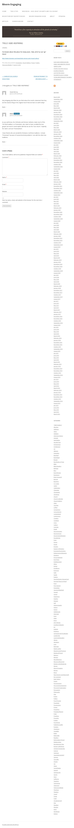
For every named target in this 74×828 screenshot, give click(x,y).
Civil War (56, 505)
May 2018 (56, 279)
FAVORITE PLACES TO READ (61, 75)
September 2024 (58, 121)
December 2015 (58, 342)
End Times (56, 560)
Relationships (57, 742)
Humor (55, 609)
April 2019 (56, 255)
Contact (30, 21)
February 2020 (57, 234)
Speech (56, 770)
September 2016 (58, 323)
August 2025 (57, 101)
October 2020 (57, 216)
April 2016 (56, 334)
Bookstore (56, 475)
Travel (55, 794)
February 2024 (57, 132)
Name (4, 177)
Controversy (57, 516)
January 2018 (57, 288)
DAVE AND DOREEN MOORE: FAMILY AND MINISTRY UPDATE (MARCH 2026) (62, 64)
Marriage (56, 646)
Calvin (55, 486)
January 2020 (57, 236)
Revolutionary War (59, 744)
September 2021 (58, 192)
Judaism (56, 629)
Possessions (57, 705)
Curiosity (56, 527)
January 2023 (57, 158)
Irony (55, 616)
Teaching (56, 781)
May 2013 (56, 410)
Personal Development (60, 685)
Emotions (56, 555)
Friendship (56, 588)
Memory (56, 655)
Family (55, 575)
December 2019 (58, 238)
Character (56, 490)
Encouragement (58, 557)
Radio (55, 733)
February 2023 (57, 156)
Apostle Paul (57, 442)
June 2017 (56, 303)
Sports (55, 775)
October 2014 (57, 373)
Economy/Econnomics (60, 551)
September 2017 (58, 297)
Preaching (56, 709)
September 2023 (58, 140)
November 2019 (58, 240)
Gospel (56, 592)
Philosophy (57, 692)
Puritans (56, 727)
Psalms (38, 63)
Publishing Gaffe (58, 725)
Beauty (56, 460)
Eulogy (55, 566)
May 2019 (56, 253)
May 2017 (56, 305)
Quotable (56, 731)
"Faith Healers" (58, 425)
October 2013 (57, 399)
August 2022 (57, 169)
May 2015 (56, 358)
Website (4, 191)
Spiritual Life (57, 772)
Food (55, 583)
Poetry (55, 696)
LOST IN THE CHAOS (59, 73)
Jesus (55, 620)
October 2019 (57, 242)
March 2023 (57, 153)
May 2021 (56, 201)
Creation (56, 518)
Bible (55, 464)
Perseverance (57, 683)
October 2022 (57, 164)
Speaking (62, 16)
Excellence (56, 568)
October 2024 (57, 119)
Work (55, 809)
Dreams (56, 546)
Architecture (57, 447)
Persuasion (57, 690)
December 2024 (58, 114)
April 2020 (56, 229)
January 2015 (57, 366)
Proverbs (56, 718)
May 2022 (56, 175)
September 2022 (58, 166)
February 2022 (57, 182)
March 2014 (57, 388)
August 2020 (57, 221)
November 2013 (58, 397)
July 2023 (56, 145)
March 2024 (57, 129)
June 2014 (56, 381)
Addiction (56, 429)
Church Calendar (58, 499)
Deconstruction (58, 531)
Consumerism (57, 512)
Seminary (56, 753)
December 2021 (58, 186)
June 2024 (56, 125)
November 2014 (58, 371)
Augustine (56, 453)
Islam (55, 618)
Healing (56, 599)
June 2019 (56, 251)
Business (56, 481)
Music (55, 672)
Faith (55, 573)
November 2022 (58, 162)
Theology (56, 790)
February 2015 (57, 364)
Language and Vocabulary (61, 633)
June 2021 (56, 199)
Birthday (56, 468)
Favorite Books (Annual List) (61, 579)
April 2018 (56, 282)
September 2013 (58, 401)
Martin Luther (57, 649)
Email (4, 184)
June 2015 (56, 355)
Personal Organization (60, 688)
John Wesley (57, 622)
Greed (55, 594)
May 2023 (56, 149)
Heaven (56, 601)
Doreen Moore (17, 21)
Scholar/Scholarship (59, 748)
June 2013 (56, 407)
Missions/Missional (59, 662)
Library (55, 640)
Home (4, 11)
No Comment (57, 677)
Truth (55, 798)
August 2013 (57, 403)
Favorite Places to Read (60, 581)
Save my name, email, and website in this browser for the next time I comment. (22, 201)
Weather (56, 805)
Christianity (19, 63)
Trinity (55, 796)
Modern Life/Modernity (60, 664)
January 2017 (57, 314)
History (56, 607)
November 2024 (58, 116)
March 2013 (57, 414)
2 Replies (4, 47)
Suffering (56, 779)
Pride (55, 714)
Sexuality (56, 759)
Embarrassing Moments (60, 553)
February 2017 (57, 312)
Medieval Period (58, 653)
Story (55, 777)
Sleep (55, 766)
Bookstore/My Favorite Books (13, 16)
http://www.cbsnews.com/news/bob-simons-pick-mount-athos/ (20, 58)
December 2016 (58, 316)
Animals (56, 438)
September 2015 (58, 349)
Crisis (55, 523)
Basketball (56, 457)
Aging (55, 431)
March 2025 (57, 108)
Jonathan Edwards (59, 625)
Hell (55, 603)
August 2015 (57, 351)
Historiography (58, 605)
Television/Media (7, 65)
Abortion (56, 427)
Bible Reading (57, 466)
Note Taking (57, 679)
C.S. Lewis (56, 483)
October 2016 (57, 321)
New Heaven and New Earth (61, 675)
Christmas (56, 494)
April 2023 (56, 151)
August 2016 (57, 325)
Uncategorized (58, 801)
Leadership (57, 636)
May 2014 (56, 384)
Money (55, 666)
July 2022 (56, 171)
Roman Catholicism (59, 746)
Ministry (56, 657)
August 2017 (57, 299)
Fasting (56, 577)
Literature (56, 642)
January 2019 (57, 262)
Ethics (55, 564)
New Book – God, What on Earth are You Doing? (40, 11)
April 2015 (56, 360)
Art (54, 449)
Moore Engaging (11, 4)
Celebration (57, 488)
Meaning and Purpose (60, 651)
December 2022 (58, 160)
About (52, 16)
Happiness (57, 596)
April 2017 (56, 308)
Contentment (57, 514)
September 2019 (58, 245)
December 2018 (58, 264)
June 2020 (56, 225)
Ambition (56, 434)
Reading (56, 738)
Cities (55, 503)
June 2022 (56, 173)
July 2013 (56, 405)
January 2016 (57, 340)
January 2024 (57, 134)
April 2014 (56, 386)
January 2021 (57, 210)
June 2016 (56, 329)
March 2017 (57, 310)
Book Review (57, 473)
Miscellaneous (58, 659)
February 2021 (57, 208)
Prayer (33, 63)
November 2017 (58, 292)
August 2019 (57, 247)
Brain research (58, 477)
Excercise (56, 570)
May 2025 (56, 106)
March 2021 (57, 206)
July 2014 (56, 379)
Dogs (55, 540)
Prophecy (56, 716)
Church (56, 497)
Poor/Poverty (57, 701)
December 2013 (58, 394)
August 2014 (57, 377)
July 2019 (56, 249)
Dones (55, 542)
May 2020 (56, 227)
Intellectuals (57, 612)
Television (56, 785)
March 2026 (57, 97)
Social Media (57, 768)
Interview (56, 614)
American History (58, 436)
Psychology (57, 722)
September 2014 (58, 375)
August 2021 (57, 195)
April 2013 (56, 412)
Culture (56, 525)
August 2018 (57, 273)
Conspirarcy (57, 510)
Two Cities (14, 11)
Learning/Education (59, 638)
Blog (55, 470)
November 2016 (58, 318)
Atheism (56, 451)
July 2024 (56, 123)
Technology (57, 783)
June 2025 (56, 103)
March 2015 (57, 362)
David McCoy (14, 92)
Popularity (56, 703)
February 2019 (57, 260)
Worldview (56, 811)
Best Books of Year (59, 462)
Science (56, 751)
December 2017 (58, 290)
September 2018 (58, 271)
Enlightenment (58, 562)
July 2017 (56, 301)
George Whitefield (59, 590)
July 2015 (56, 353)
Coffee (55, 507)
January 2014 (57, 392)
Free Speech (57, 586)
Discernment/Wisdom (60, 536)
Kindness (56, 631)
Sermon (56, 757)
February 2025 (57, 110)
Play (55, 694)
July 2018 (56, 275)
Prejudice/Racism (58, 712)
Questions (56, 729)
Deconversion (57, 533)
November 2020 (58, 214)
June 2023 (56, 147)
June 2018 (56, 277)
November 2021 (58, 188)
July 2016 (56, 327)
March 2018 (57, 284)
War (55, 803)
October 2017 (57, 295)
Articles (5, 21)
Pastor (55, 681)
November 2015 (58, 344)
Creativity (56, 520)
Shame (56, 761)
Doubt (55, 544)
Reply (3, 107)
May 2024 (56, 127)
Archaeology (57, 444)
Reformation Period (59, 740)
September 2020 (58, 219)
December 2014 (58, 368)
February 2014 (57, 390)
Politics (55, 699)
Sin (54, 764)
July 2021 (56, 197)
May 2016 (56, 331)
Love (55, 644)
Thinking (56, 792)
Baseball (56, 455)
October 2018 (57, 268)
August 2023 (57, 143)
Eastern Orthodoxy (59, 549)
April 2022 (56, 177)
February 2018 (57, 286)
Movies (56, 670)
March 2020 (57, 232)
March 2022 (57, 179)
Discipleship (57, 538)
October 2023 (57, 138)
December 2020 (58, 212)
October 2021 (57, 190)
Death (55, 529)
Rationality (56, 735)
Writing (55, 814)
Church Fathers (26, 63)
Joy (54, 627)
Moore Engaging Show (37, 16)
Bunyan (56, 479)
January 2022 (57, 184)
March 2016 (57, 336)
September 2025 (58, 99)
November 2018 (58, 266)
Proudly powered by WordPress (10, 824)
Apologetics (57, 440)
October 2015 (57, 347)
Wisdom (56, 807)
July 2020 (56, 223)
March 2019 (57, 258)
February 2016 (57, 338)
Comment (5, 157)
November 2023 (58, 136)
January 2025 (57, 112)
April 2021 (56, 203)
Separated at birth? (59, 755)
